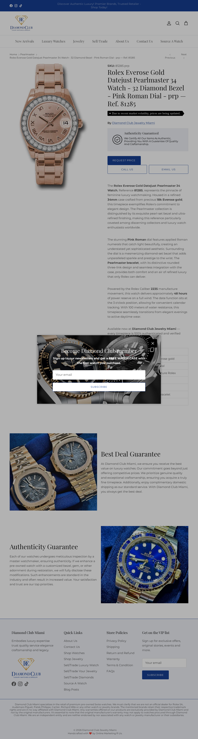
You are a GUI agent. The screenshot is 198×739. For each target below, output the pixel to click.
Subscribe (99, 386)
